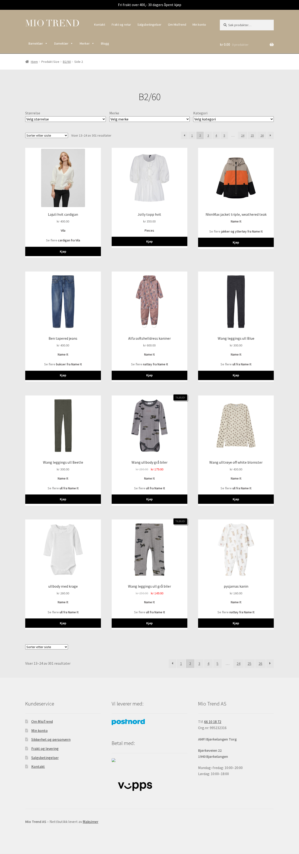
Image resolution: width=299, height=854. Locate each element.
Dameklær (61, 43)
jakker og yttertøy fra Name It (242, 231)
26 (262, 135)
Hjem (34, 62)
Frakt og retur (121, 24)
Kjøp (63, 251)
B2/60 (67, 62)
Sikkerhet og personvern (51, 739)
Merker (85, 43)
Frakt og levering (45, 748)
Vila (63, 230)
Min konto (199, 24)
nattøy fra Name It (155, 364)
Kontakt (99, 24)
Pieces (149, 230)
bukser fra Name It (69, 364)
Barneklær (35, 43)
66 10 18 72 (212, 721)
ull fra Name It (241, 364)
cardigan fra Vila (69, 240)
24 (242, 135)
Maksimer (90, 821)
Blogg (105, 43)
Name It (236, 221)
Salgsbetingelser (149, 24)
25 (252, 135)
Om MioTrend (177, 24)
